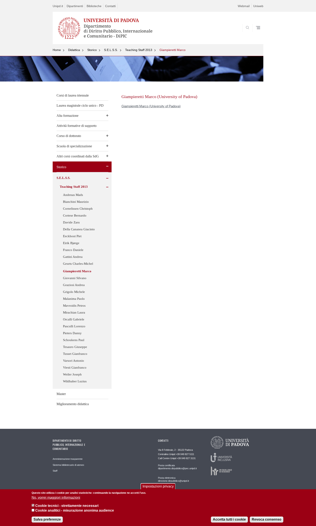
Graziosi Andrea (74, 285)
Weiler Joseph (72, 374)
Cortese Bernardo (74, 215)
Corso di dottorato (69, 136)
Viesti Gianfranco (74, 367)
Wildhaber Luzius (75, 381)
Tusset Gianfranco (75, 353)
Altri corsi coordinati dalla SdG (78, 156)
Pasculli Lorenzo (74, 326)
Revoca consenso (266, 519)
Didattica (74, 50)
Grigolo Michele (74, 292)
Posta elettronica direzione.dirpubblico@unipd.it (173, 479)
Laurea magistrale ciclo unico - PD (80, 105)
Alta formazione (67, 115)
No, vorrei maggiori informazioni (56, 497)
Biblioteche (94, 6)
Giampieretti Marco (173, 50)
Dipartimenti (75, 6)
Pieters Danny (72, 333)
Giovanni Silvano (74, 278)
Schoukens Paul (73, 340)
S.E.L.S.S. (111, 50)
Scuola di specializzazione (74, 146)
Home (57, 50)
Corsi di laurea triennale (73, 95)
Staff (55, 470)
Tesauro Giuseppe (75, 347)
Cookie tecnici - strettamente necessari (66, 506)
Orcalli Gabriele (73, 319)
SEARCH (255, 33)
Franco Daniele (73, 250)
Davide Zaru (71, 222)
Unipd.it (58, 6)
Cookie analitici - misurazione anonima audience (74, 510)
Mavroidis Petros (74, 305)
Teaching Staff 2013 (138, 50)
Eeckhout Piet (72, 236)
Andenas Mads (73, 195)
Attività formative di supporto (77, 126)
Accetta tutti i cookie (229, 519)
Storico (92, 50)
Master (61, 394)
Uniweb (258, 6)
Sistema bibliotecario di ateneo (68, 465)
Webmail (244, 6)
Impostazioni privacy (158, 486)
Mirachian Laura (74, 312)
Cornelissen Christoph (78, 208)
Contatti (110, 6)
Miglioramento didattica (73, 404)
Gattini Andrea (73, 256)
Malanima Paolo (74, 298)
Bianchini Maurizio (76, 201)
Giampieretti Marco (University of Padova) (151, 106)
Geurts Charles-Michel (78, 263)
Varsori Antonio (73, 360)
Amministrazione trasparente (68, 459)
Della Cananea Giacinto (79, 229)
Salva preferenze (47, 519)
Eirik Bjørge (71, 243)
